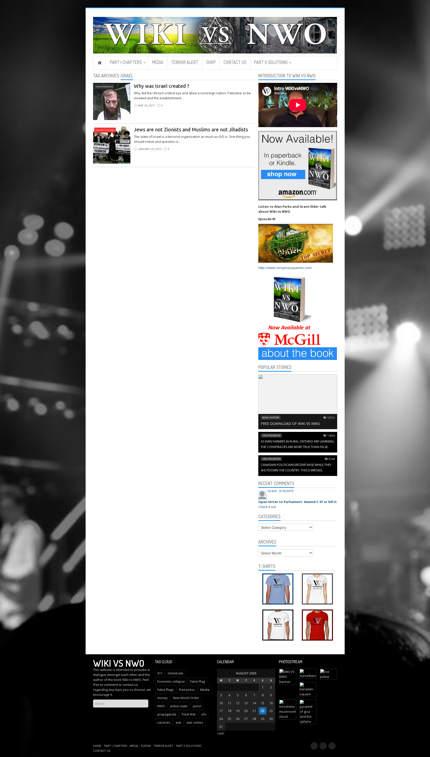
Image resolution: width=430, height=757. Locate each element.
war (178, 722)
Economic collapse (171, 681)
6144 (332, 459)
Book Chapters (270, 417)
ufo (203, 714)
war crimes (195, 722)
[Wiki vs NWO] (215, 34)
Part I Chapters (126, 62)
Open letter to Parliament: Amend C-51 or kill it (297, 502)
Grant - (281, 491)
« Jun (220, 733)
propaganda (166, 714)
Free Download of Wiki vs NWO (290, 423)
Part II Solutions (271, 62)
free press (187, 689)
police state (179, 706)
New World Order (186, 698)
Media (157, 62)
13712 (331, 417)
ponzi (197, 706)
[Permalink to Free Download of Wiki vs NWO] (297, 401)
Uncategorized (104, 86)
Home (99, 62)
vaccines (163, 722)
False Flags (165, 689)
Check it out (267, 507)
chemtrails (175, 673)
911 (159, 673)
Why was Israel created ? (161, 86)
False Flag (197, 681)
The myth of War (105, 130)
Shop (211, 62)
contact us (130, 684)
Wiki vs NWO (118, 663)
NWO (161, 706)
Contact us (234, 62)
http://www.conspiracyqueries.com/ (285, 267)
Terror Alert (184, 62)
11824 (331, 435)
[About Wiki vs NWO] (297, 353)
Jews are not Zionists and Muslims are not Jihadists (191, 129)
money (162, 698)
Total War (188, 714)
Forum (146, 746)
